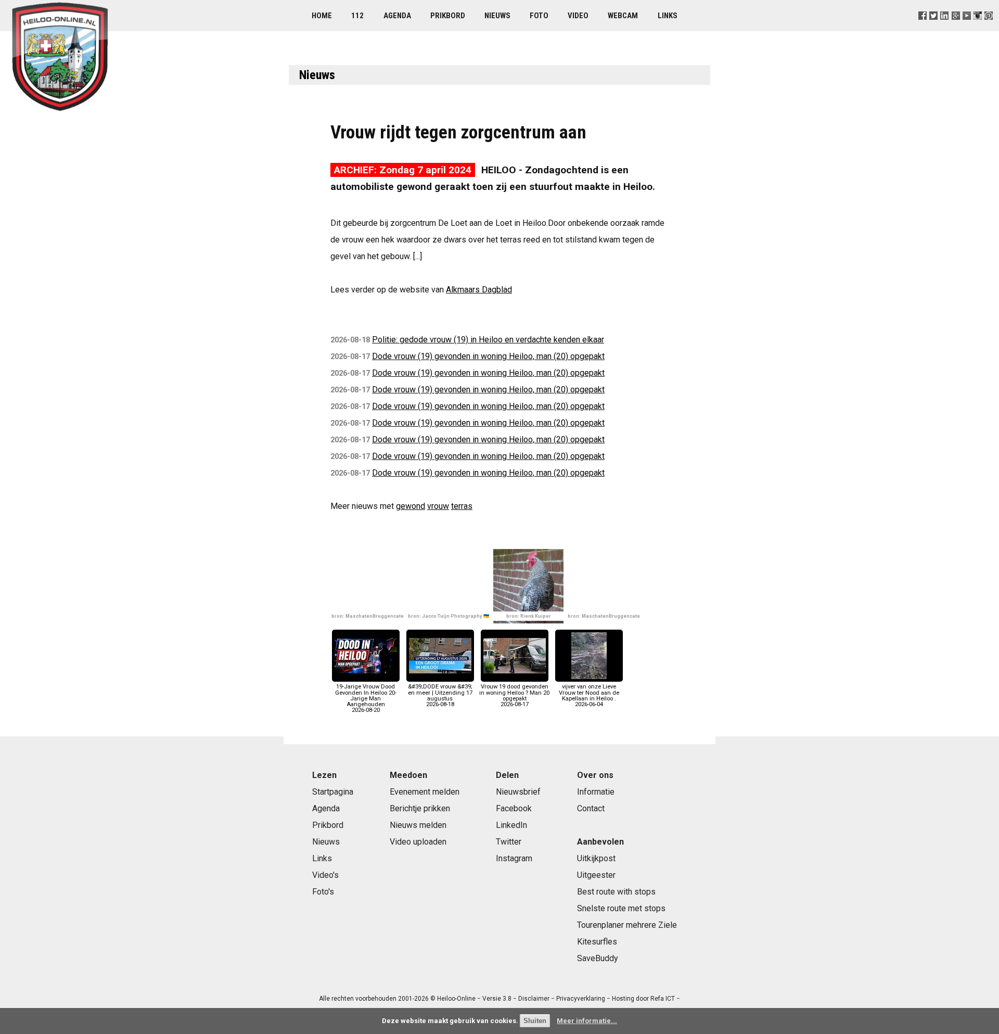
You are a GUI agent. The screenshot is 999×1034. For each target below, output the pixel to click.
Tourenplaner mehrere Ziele (627, 925)
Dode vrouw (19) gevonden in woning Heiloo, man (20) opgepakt (488, 356)
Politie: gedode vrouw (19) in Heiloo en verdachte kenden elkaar (488, 339)
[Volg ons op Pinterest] (988, 28)
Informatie (595, 792)
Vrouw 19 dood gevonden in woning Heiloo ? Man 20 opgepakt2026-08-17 (514, 695)
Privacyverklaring (580, 998)
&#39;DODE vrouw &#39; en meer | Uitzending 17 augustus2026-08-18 (440, 695)
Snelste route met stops (621, 908)
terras (461, 506)
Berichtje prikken (420, 808)
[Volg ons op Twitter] (933, 28)
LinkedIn (511, 825)
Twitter (508, 842)
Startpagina (332, 792)
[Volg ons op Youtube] (966, 28)
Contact (591, 808)
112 (357, 15)
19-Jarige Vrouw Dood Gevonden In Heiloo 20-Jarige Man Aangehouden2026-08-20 (365, 698)
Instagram (514, 858)
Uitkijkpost (596, 858)
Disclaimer (533, 998)
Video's (325, 875)
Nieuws (497, 15)
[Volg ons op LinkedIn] (944, 28)
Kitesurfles (597, 942)
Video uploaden (418, 842)
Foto (539, 15)
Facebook (514, 808)
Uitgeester (596, 875)
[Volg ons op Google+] (955, 28)
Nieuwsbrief (518, 792)
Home (322, 15)
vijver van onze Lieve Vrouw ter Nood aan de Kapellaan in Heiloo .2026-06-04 (589, 695)
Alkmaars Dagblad (479, 290)
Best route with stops (616, 892)
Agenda (397, 15)
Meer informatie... (587, 1021)
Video (578, 15)
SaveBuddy (597, 958)
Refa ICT (662, 998)
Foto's (323, 892)
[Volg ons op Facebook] (922, 28)
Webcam (623, 15)
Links (667, 15)
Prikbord (447, 15)
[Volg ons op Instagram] (977, 28)
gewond (410, 506)
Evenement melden (424, 792)
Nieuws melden (418, 825)
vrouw (438, 506)
